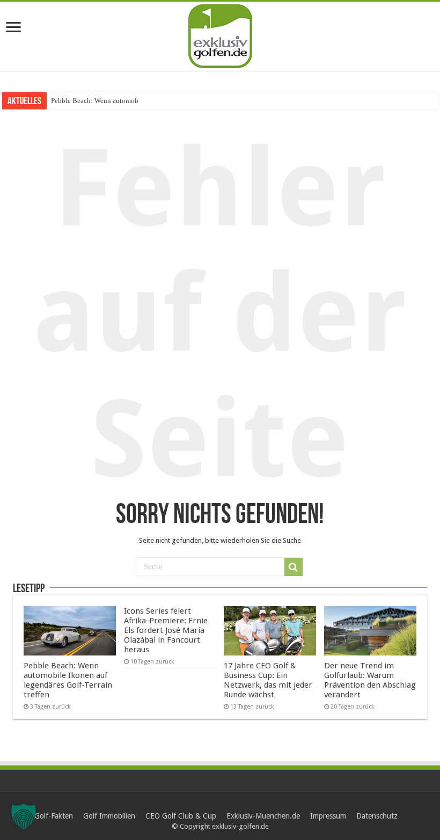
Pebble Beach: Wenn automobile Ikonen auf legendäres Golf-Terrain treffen (68, 680)
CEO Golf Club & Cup (180, 816)
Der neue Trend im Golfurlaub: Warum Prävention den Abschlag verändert (370, 680)
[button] (23, 816)
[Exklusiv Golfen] (220, 34)
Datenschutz (377, 816)
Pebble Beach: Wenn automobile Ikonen (109, 101)
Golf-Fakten (53, 816)
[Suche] (293, 567)
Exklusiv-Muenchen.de (263, 816)
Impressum (328, 816)
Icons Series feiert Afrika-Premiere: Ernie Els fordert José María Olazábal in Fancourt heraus (166, 630)
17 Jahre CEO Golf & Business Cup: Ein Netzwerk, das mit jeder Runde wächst (268, 680)
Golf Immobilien (109, 816)
